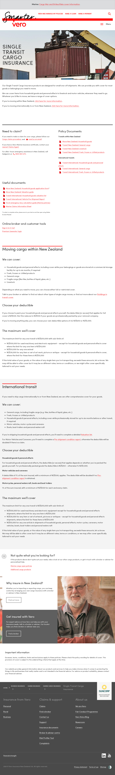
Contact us (44, 717)
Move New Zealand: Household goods (77, 141)
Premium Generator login (12, 231)
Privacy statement (80, 767)
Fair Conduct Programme (86, 711)
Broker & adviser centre (49, 733)
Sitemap (103, 767)
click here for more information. (65, 106)
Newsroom (80, 722)
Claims (42, 706)
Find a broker (13, 634)
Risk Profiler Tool (46, 738)
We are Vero (80, 706)
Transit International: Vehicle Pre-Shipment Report (25, 199)
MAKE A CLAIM (70, 14)
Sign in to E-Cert (8, 228)
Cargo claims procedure (11, 139)
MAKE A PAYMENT (85, 14)
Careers (78, 727)
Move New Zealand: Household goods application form (27, 188)
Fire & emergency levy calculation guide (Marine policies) (28, 203)
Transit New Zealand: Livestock (74, 149)
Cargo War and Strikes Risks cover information (59, 4)
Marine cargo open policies (21, 566)
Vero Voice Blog (82, 717)
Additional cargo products (21, 569)
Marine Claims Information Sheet (18, 206)
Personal (7, 706)
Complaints (44, 743)
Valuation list (86, 434)
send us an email (35, 139)
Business (7, 717)
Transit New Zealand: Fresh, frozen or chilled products (83, 152)
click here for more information (48, 101)
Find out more (13, 600)
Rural (5, 711)
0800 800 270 (20, 154)
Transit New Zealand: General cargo (76, 145)
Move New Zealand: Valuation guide (20, 192)
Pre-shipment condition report (67, 439)
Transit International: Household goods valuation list (26, 196)
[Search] (109, 14)
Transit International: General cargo (76, 168)
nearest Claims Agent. (10, 147)
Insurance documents (48, 727)
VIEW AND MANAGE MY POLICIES (50, 14)
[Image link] (19, 25)
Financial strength (9, 756)
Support (42, 722)
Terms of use (93, 767)
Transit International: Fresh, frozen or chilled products (83, 172)
